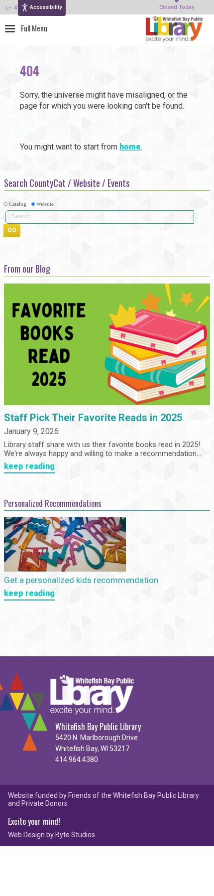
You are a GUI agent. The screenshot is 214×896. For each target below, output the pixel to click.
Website (45, 204)
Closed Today (176, 7)
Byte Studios (75, 835)
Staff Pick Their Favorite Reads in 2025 (93, 418)
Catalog (17, 204)
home (130, 146)
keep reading (29, 466)
